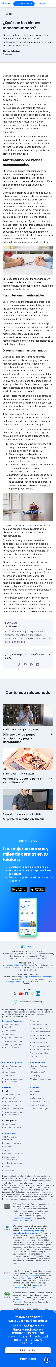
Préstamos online (37, 1039)
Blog (32, 1094)
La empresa (35, 1091)
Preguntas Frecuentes (12, 1038)
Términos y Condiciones (29, 1276)
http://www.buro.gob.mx (23, 1218)
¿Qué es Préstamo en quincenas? (11, 1067)
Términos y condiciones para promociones (12, 1046)
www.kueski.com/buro (22, 1220)
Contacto (6, 1150)
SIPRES (16, 1300)
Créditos (33, 1056)
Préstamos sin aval (38, 1042)
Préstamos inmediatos (40, 1035)
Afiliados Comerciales (12, 1163)
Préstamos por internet (40, 1046)
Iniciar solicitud (28, 1350)
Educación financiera (11, 1143)
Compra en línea (9, 1105)
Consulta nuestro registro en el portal (30, 1286)
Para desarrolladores (11, 1127)
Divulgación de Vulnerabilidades (9, 1158)
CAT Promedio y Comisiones (9, 1138)
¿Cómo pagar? (8, 1034)
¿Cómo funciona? (10, 1031)
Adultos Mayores (9, 1170)
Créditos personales (39, 1053)
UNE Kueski (7, 1146)
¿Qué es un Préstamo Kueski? (39, 1067)
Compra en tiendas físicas (14, 1108)
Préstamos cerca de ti (39, 1049)
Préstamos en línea (38, 1025)
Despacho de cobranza (12, 1153)
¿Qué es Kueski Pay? (11, 1094)
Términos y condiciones (12, 1041)
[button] (52, 4)
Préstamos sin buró (38, 1028)
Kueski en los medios (39, 1101)
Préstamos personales (40, 1032)
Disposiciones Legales (40, 1108)
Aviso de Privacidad (38, 1105)
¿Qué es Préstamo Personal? (10, 1026)
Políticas (6, 1167)
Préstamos (34, 1021)
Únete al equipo (37, 1098)
